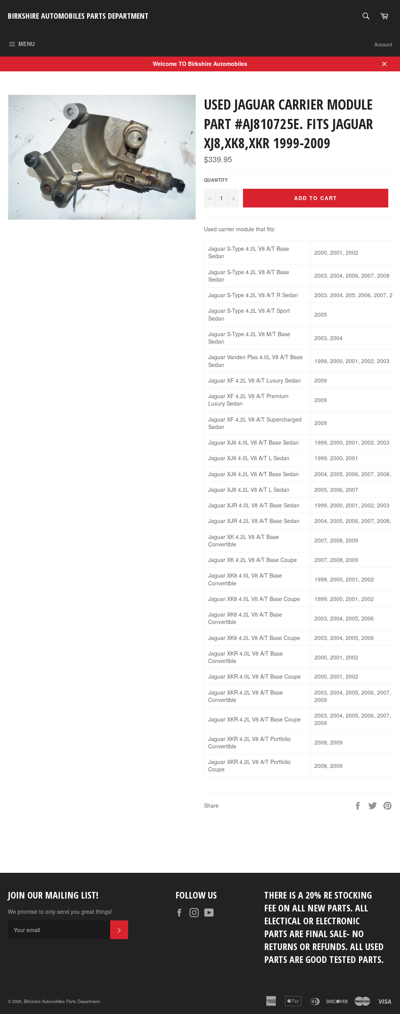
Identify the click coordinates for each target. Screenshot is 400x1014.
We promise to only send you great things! (60, 911)
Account (383, 44)
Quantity (216, 180)
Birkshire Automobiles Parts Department (78, 16)
